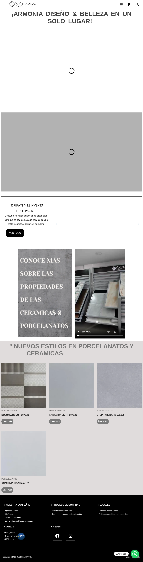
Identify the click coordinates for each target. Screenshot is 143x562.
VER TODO (15, 233)
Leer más (7, 421)
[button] (121, 4)
